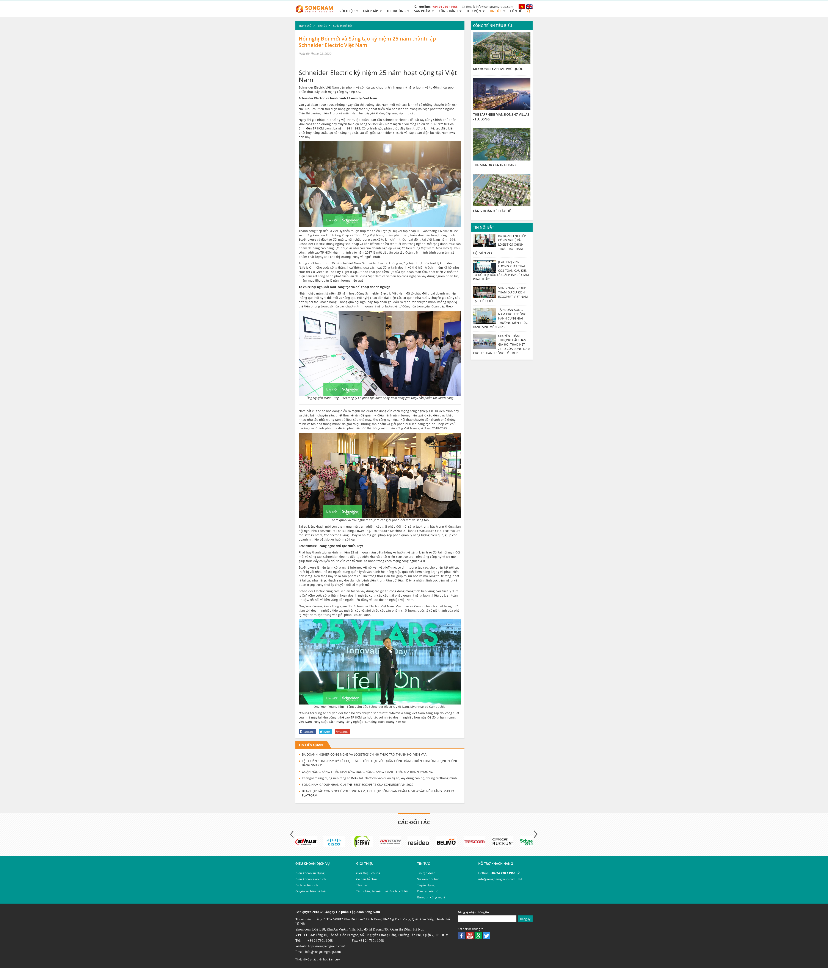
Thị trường (396, 11)
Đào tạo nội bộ (427, 891)
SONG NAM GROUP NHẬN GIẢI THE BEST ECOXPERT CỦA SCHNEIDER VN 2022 (357, 785)
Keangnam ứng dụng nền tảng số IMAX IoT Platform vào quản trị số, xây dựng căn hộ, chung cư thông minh (379, 778)
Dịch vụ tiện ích (306, 885)
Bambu (334, 959)
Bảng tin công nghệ (431, 897)
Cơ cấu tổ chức (367, 879)
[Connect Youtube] (486, 935)
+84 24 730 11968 (445, 7)
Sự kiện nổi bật (342, 26)
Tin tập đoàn (426, 873)
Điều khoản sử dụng (310, 873)
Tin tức (495, 11)
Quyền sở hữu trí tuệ (310, 891)
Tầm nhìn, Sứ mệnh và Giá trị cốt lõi (382, 891)
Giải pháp (370, 11)
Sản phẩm (422, 11)
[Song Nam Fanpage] (461, 935)
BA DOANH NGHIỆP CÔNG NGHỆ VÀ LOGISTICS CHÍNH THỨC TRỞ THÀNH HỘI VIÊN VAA (364, 754)
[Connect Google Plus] (478, 935)
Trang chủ (305, 26)
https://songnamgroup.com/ (326, 946)
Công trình (448, 11)
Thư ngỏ (362, 885)
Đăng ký (525, 919)
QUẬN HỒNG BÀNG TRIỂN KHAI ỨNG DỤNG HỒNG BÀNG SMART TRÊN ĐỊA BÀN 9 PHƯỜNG (367, 772)
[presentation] (292, 834)
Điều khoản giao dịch (310, 879)
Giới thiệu (346, 11)
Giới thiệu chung (368, 873)
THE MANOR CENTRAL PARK (495, 165)
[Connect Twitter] (470, 935)
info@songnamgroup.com (323, 952)
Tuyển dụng (425, 885)
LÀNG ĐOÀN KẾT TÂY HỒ (492, 211)
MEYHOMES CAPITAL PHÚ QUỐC (498, 69)
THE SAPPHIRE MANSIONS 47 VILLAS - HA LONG (501, 116)
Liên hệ (516, 11)
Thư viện (473, 11)
